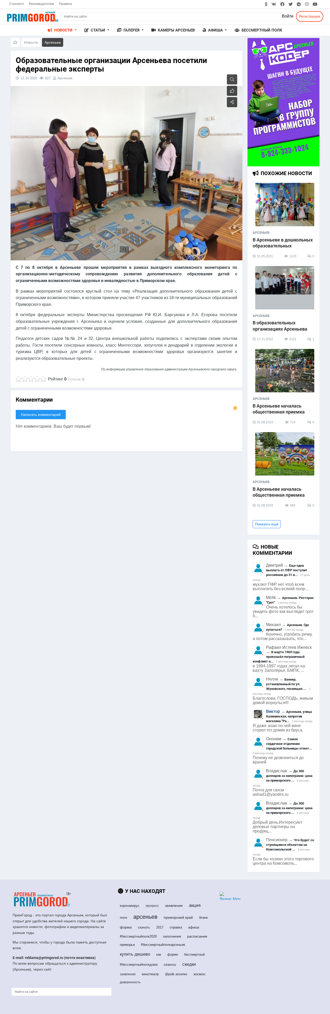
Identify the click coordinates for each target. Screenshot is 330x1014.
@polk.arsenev (176, 974)
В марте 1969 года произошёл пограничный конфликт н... (278, 656)
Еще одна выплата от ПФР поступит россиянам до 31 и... (286, 570)
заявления (128, 974)
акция (195, 905)
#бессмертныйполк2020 (138, 936)
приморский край (178, 917)
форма (126, 927)
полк (123, 917)
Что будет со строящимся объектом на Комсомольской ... (290, 844)
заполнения (172, 936)
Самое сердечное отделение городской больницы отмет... (289, 743)
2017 (159, 927)
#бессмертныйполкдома (139, 964)
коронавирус (129, 906)
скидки (189, 964)
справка (176, 927)
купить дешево (135, 954)
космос (199, 974)
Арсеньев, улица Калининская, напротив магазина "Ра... (289, 716)
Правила (65, 4)
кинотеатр (150, 974)
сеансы (170, 964)
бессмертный (194, 954)
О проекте (16, 4)
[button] (62, 30)
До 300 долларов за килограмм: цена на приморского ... (289, 775)
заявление (174, 905)
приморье (127, 945)
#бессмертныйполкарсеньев (163, 945)
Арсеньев (64, 78)
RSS (235, 408)
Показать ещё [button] (266, 524)
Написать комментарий (41, 414)
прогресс (152, 906)
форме (172, 954)
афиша (193, 927)
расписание (197, 936)
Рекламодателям (41, 4)
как (158, 954)
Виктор (273, 711)
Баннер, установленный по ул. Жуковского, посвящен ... (286, 684)
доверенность (130, 982)
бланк (203, 917)
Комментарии (34, 399)
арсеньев (145, 917)
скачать (144, 927)
